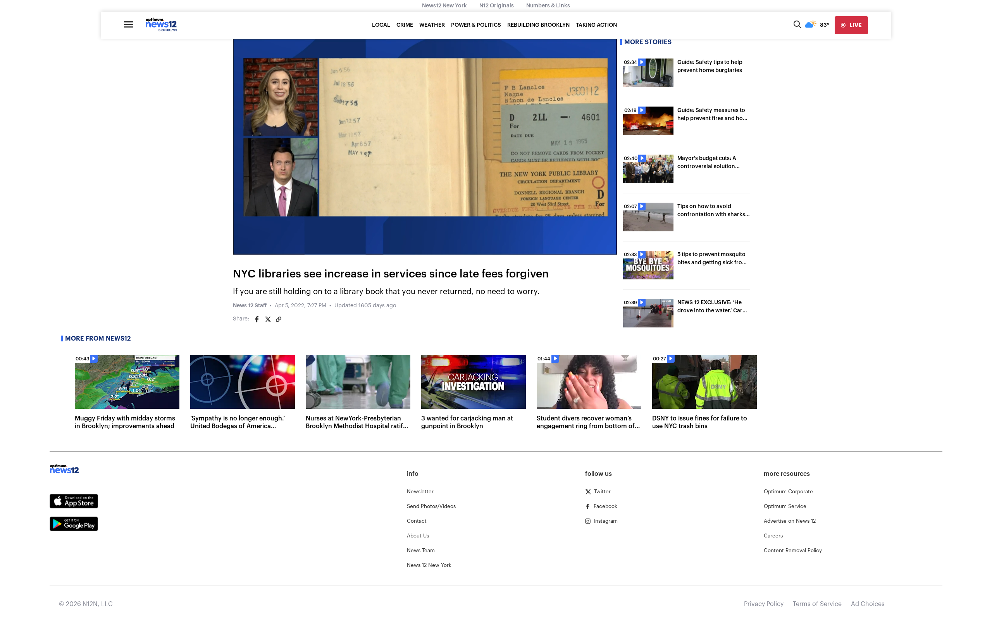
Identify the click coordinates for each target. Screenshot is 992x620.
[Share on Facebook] (257, 319)
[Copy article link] (279, 319)
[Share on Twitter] (268, 319)
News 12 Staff (250, 305)
